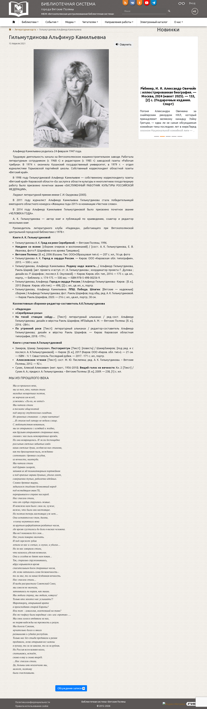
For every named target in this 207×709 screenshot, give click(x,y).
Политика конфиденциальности (32, 702)
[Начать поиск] (169, 11)
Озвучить (125, 44)
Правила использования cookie (31, 706)
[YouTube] (146, 2)
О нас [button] (177, 22)
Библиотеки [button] (29, 22)
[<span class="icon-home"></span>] (13, 22)
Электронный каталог (153, 22)
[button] (142, 87)
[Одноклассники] (139, 2)
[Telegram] (153, 2)
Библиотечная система (68, 4)
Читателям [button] (89, 22)
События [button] (50, 22)
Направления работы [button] (118, 22)
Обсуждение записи (70, 688)
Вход (192, 3)
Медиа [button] (69, 22)
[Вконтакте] (132, 2)
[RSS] (125, 2)
